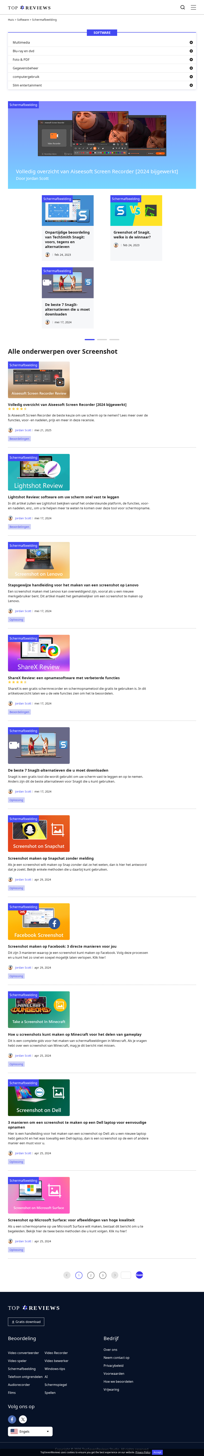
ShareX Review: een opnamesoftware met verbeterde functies (64, 677)
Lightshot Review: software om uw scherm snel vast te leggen (63, 497)
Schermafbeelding (23, 105)
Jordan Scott (22, 430)
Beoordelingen (19, 439)
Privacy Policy (142, 1452)
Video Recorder (56, 1353)
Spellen (50, 1392)
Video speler (17, 1361)
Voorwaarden (114, 1373)
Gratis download (28, 1322)
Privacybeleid (114, 1365)
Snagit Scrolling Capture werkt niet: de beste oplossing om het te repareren (66, 311)
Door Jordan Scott (32, 178)
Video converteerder (23, 1353)
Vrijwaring (111, 1389)
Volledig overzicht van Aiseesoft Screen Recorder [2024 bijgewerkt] (97, 171)
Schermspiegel (56, 1385)
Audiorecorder (19, 1385)
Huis (11, 20)
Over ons (110, 1349)
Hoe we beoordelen (118, 1381)
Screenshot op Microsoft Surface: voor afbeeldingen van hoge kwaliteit (71, 1220)
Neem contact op (116, 1357)
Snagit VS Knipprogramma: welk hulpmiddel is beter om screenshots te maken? (66, 239)
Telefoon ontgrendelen (25, 1377)
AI (46, 1377)
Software (23, 20)
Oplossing (16, 619)
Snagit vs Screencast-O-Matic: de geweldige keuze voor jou (134, 237)
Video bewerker (57, 1361)
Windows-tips (55, 1369)
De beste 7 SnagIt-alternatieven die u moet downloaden (58, 770)
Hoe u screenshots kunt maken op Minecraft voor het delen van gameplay (74, 1034)
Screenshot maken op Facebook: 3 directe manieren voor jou (62, 946)
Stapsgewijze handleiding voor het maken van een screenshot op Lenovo (73, 585)
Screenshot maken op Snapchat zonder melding (51, 858)
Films (12, 1392)
